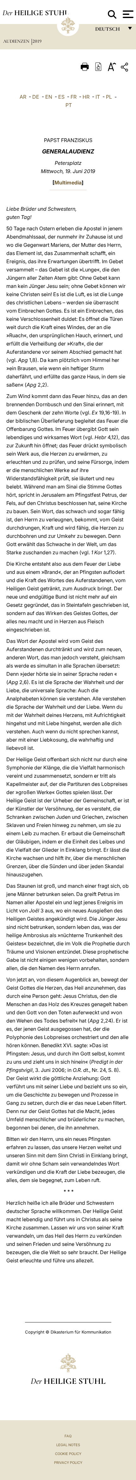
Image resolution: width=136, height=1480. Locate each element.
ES (61, 97)
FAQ (68, 1436)
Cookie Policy (68, 1454)
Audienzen (17, 41)
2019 (37, 41)
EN (48, 97)
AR (23, 97)
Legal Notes (68, 1445)
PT (68, 105)
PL (109, 97)
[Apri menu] (127, 14)
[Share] (125, 68)
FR (74, 97)
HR (86, 97)
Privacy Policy (68, 1462)
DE (35, 97)
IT (98, 97)
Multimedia (68, 182)
